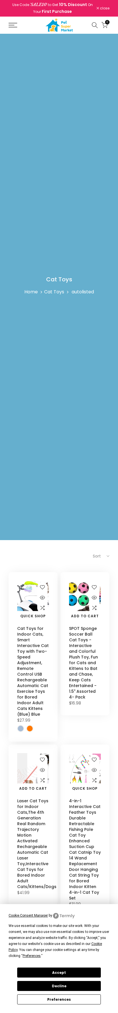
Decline (59, 986)
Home (31, 291)
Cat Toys (54, 291)
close (104, 8)
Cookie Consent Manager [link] (28, 916)
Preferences (59, 999)
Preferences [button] (32, 956)
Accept (59, 972)
